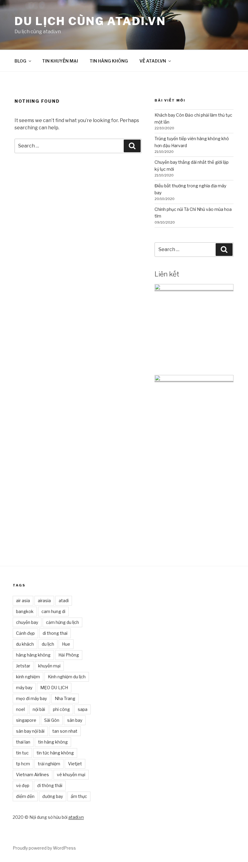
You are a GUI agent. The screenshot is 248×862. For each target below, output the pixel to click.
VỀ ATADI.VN (152, 60)
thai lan (23, 741)
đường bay (52, 796)
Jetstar (23, 665)
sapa (82, 709)
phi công (61, 709)
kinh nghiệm (28, 676)
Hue (66, 644)
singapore (26, 720)
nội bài (39, 709)
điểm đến (25, 796)
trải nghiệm (49, 763)
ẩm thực (79, 796)
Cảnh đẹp (25, 633)
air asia (23, 600)
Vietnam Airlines (32, 774)
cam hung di (53, 611)
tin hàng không (53, 741)
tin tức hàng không (55, 752)
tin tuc (22, 752)
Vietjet (75, 763)
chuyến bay (27, 622)
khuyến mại (49, 665)
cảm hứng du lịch (62, 622)
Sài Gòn (51, 720)
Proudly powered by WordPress (44, 848)
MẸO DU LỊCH (54, 687)
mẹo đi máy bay (31, 698)
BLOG (20, 60)
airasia (44, 600)
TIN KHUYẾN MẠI (60, 60)
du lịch (48, 644)
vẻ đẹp (22, 785)
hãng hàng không (33, 654)
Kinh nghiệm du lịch (67, 676)
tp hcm (23, 763)
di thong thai (55, 633)
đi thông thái (49, 785)
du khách (25, 644)
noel (20, 709)
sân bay (74, 720)
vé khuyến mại (71, 774)
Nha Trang (65, 698)
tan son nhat (64, 731)
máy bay (24, 687)
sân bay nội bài (30, 731)
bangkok (25, 611)
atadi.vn (76, 817)
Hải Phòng (68, 654)
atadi (64, 600)
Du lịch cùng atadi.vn (90, 21)
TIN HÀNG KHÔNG (109, 60)
